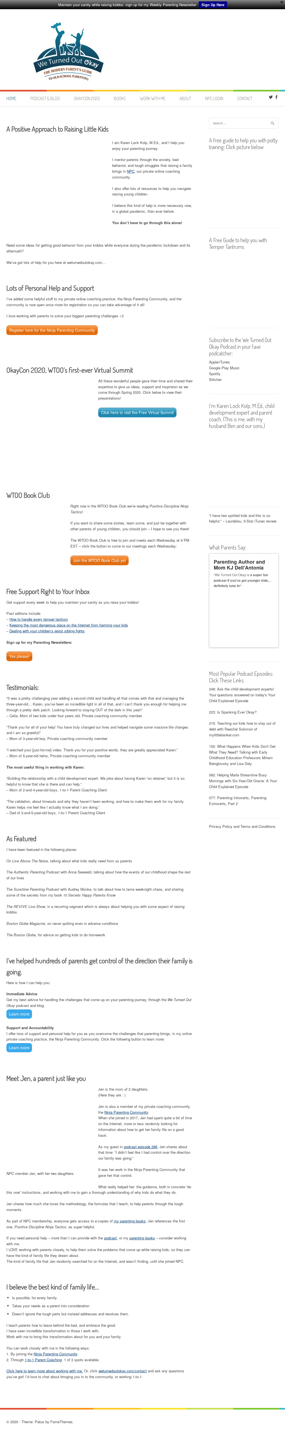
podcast (110, 1238)
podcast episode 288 (140, 1146)
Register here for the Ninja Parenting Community (52, 330)
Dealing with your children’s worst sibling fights (47, 630)
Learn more (19, 1014)
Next (272, 641)
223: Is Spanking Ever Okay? (233, 712)
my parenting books (130, 1221)
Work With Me (153, 98)
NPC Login (214, 98)
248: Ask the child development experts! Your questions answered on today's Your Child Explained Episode (242, 694)
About (185, 98)
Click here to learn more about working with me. (44, 1370)
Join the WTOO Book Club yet (99, 560)
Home (11, 98)
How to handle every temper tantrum (38, 619)
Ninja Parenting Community (126, 1112)
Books (120, 98)
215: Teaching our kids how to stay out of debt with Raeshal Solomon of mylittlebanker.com (242, 729)
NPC (130, 171)
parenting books (142, 1238)
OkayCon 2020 (87, 98)
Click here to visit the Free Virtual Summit (137, 412)
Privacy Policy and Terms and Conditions (242, 826)
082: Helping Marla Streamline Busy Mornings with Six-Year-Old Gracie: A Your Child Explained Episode (243, 780)
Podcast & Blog (45, 98)
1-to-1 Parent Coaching (43, 1359)
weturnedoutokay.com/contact (123, 1370)
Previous (267, 641)
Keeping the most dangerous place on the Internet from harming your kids (68, 625)
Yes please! (19, 656)
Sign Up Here (213, 4)
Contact (244, 98)
